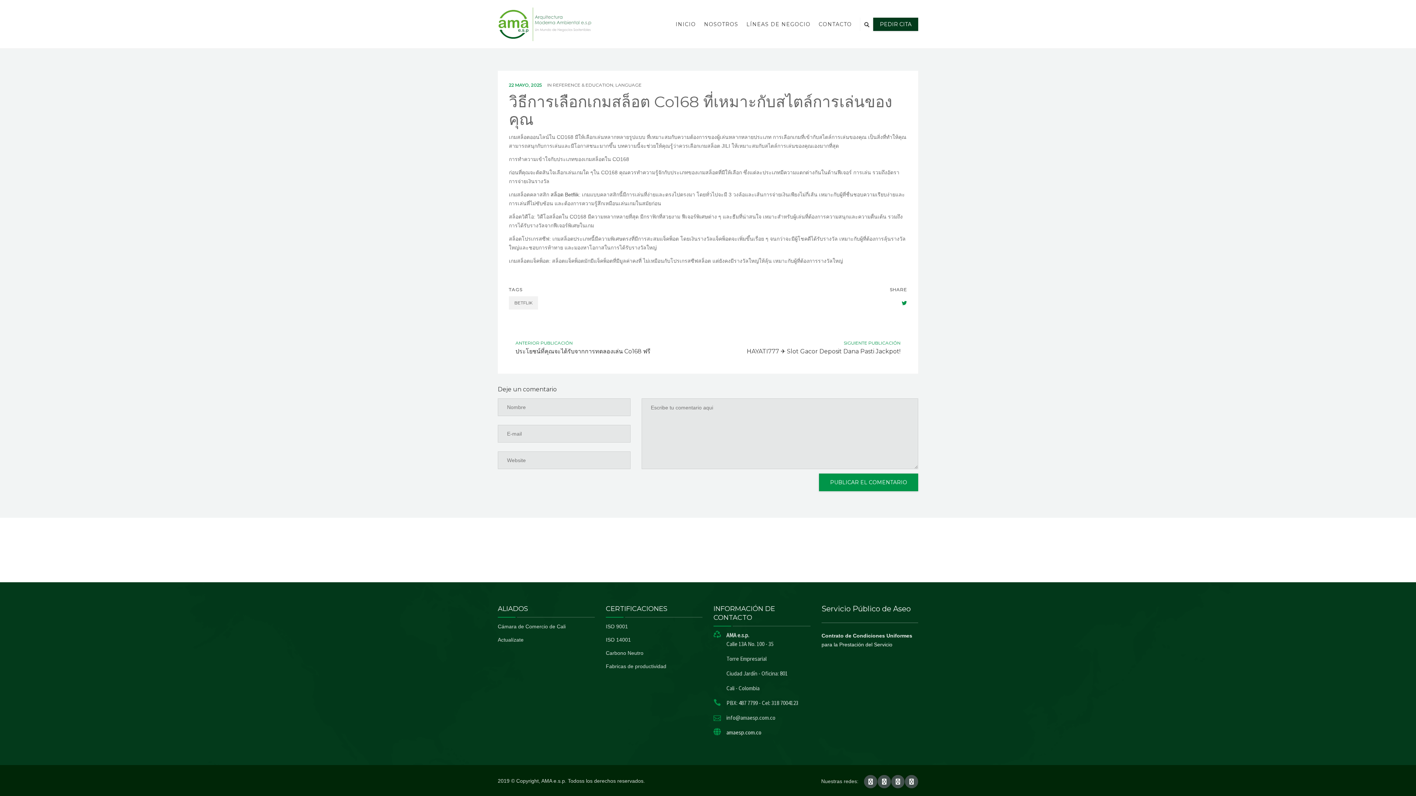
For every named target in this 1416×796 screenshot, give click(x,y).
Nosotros (721, 24)
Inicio (686, 24)
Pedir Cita (896, 24)
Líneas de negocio (778, 24)
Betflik (523, 303)
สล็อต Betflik (565, 195)
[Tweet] (900, 303)
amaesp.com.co (743, 732)
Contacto (835, 24)
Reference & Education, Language (597, 85)
